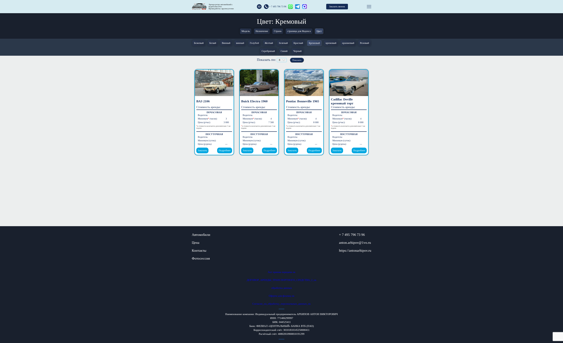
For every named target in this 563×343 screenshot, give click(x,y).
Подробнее (225, 150)
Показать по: (267, 60)
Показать (296, 60)
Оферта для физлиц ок (281, 295)
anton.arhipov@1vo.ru (355, 242)
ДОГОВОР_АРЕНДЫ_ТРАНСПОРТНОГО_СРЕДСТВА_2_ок (281, 280)
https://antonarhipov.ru (355, 250)
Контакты (199, 250)
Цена (195, 242)
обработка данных (281, 287)
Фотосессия (201, 258)
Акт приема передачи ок (281, 272)
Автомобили (201, 235)
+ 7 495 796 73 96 (352, 235)
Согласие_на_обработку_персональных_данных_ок (281, 303)
